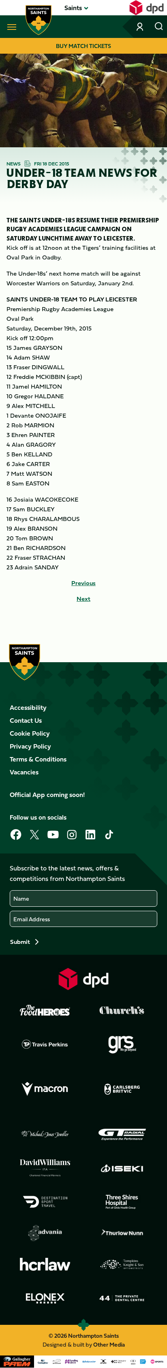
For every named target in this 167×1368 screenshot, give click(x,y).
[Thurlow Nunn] (122, 1233)
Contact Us (26, 720)
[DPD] (83, 979)
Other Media (109, 1344)
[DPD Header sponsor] (146, 7)
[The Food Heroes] (45, 1010)
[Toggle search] (159, 26)
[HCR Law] (45, 1264)
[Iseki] (122, 1168)
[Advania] (45, 1233)
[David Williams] (45, 1167)
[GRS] (122, 1044)
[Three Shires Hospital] (122, 1201)
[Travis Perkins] (45, 1044)
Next (83, 598)
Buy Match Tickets (83, 46)
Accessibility (28, 707)
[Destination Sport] (45, 1201)
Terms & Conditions (38, 759)
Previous (83, 583)
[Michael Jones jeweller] (45, 1134)
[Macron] (45, 1089)
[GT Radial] (122, 1134)
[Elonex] (45, 1298)
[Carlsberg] (122, 1089)
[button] (73, 7)
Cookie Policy (30, 733)
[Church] (122, 1010)
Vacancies (24, 772)
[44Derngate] (122, 1298)
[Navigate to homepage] (38, 20)
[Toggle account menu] (141, 26)
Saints (73, 8)
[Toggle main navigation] (10, 26)
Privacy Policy (30, 746)
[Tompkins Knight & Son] (122, 1264)
